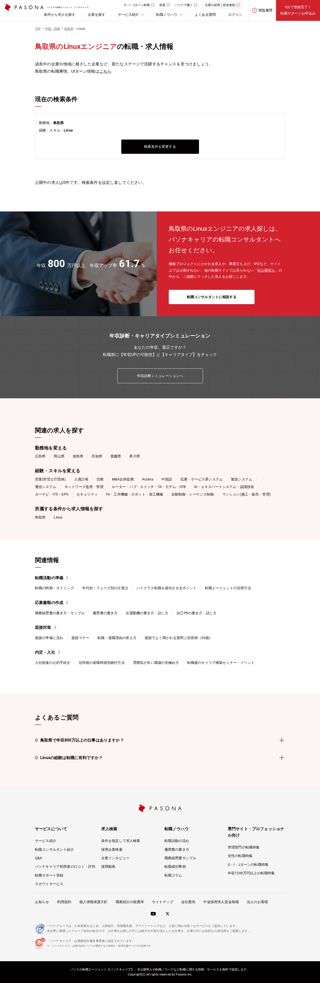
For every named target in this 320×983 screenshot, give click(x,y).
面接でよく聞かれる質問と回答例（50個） (178, 638)
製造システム (241, 479)
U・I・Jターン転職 (137, 5)
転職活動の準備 (49, 577)
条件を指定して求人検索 (120, 841)
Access (147, 479)
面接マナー (80, 638)
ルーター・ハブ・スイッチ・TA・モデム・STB (149, 487)
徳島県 (78, 456)
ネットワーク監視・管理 (84, 487)
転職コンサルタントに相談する (211, 297)
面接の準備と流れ (49, 638)
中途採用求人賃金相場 (221, 902)
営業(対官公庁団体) (50, 479)
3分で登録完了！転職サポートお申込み (298, 10)
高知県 (97, 456)
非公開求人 (266, 270)
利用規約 (64, 902)
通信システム (45, 487)
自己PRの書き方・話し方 (196, 613)
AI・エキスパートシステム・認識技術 (224, 487)
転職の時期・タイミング (54, 588)
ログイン (235, 15)
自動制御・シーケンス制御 (193, 494)
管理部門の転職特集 (244, 847)
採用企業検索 (111, 849)
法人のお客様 (257, 902)
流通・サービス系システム (201, 479)
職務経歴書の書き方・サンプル (59, 613)
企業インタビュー (115, 858)
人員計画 (81, 479)
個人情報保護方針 (93, 902)
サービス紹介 (45, 841)
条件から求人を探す (59, 15)
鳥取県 (40, 517)
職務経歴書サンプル (180, 858)
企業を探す (96, 15)
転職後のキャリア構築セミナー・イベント (220, 663)
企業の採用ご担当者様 (220, 5)
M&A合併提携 (123, 479)
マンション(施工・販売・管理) (246, 494)
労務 (100, 479)
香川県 (134, 456)
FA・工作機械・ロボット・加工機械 (134, 494)
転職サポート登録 (49, 875)
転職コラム (173, 875)
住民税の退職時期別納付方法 (102, 663)
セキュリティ (87, 494)
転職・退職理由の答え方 (117, 638)
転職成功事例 (175, 867)
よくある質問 (205, 15)
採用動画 (108, 867)
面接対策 (43, 627)
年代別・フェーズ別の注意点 (105, 588)
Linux (58, 517)
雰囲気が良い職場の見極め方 (156, 663)
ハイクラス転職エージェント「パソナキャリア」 (68, 7)
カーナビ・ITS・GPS (51, 494)
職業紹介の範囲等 (130, 902)
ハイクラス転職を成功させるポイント (166, 588)
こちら (105, 71)
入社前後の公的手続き (52, 663)
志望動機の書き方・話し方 (147, 613)
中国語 (167, 479)
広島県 (40, 456)
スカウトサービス (49, 884)
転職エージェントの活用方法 (228, 588)
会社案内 (188, 902)
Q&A (38, 858)
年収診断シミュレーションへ (160, 376)
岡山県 (59, 456)
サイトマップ (162, 902)
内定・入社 (45, 652)
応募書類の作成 (49, 602)
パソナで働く (184, 5)
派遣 (162, 5)
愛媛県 (115, 456)
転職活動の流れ (176, 841)
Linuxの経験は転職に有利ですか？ (69, 757)
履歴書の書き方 (105, 613)
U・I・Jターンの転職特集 (248, 865)
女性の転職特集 (240, 856)
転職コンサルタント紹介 (54, 849)
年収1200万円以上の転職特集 (251, 873)
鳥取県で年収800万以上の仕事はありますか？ (79, 740)
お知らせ (42, 902)
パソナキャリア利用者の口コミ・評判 (65, 867)
